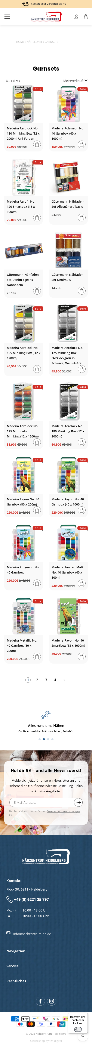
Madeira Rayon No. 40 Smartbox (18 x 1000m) (68, 643)
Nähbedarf (35, 42)
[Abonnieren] (78, 802)
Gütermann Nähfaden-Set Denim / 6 (68, 277)
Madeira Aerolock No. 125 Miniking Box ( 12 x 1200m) (23, 353)
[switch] (78, 1029)
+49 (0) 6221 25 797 (31, 899)
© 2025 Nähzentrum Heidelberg (46, 1034)
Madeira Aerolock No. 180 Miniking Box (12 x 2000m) (68, 431)
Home (20, 42)
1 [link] (28, 679)
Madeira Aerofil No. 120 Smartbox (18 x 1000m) (21, 206)
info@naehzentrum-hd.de (32, 934)
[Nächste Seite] (64, 680)
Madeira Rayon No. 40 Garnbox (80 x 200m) (23, 501)
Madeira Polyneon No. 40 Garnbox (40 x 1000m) (68, 133)
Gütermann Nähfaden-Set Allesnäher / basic (68, 204)
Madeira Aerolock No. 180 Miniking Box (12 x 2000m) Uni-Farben (23, 133)
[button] (7, 17)
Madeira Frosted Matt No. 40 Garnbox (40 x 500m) (67, 572)
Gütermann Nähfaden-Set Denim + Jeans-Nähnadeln (23, 280)
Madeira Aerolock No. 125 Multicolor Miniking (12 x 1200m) (23, 431)
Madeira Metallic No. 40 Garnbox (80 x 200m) (22, 645)
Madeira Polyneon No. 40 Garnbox (23, 569)
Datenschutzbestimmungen (63, 811)
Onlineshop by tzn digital (46, 1040)
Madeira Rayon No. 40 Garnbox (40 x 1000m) (68, 501)
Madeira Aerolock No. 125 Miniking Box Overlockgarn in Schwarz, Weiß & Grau (67, 355)
